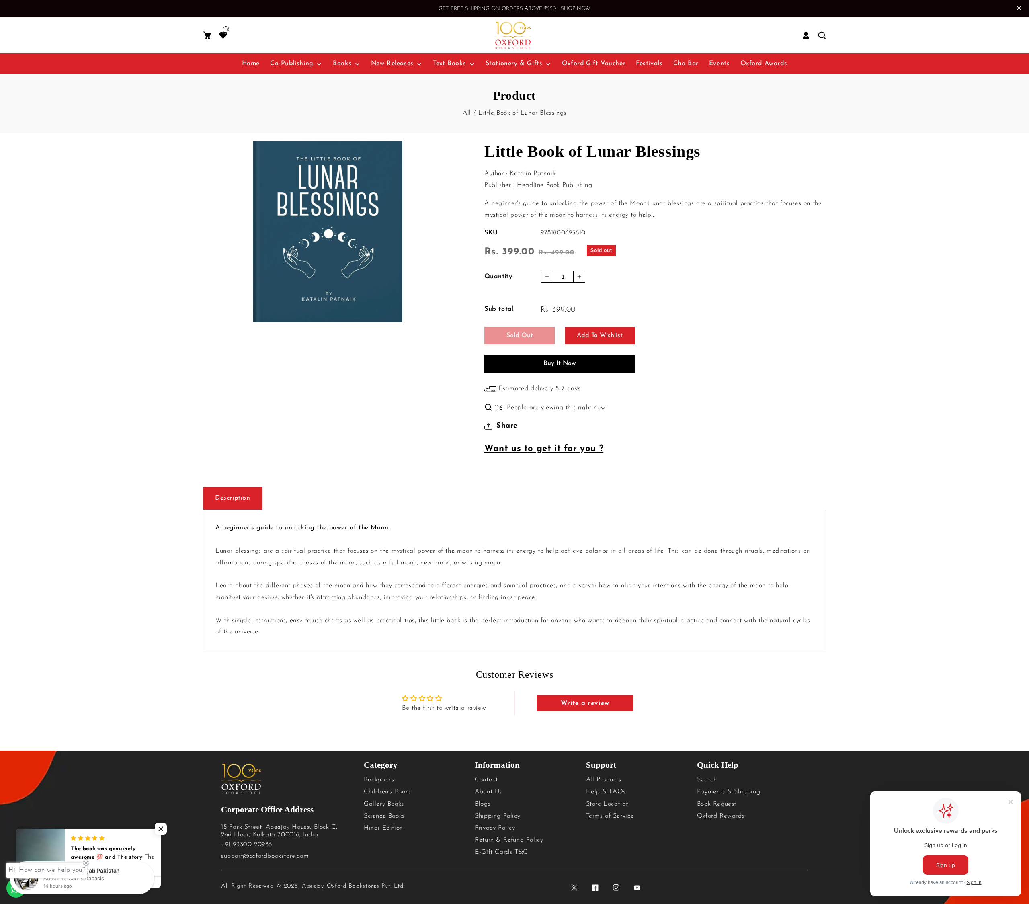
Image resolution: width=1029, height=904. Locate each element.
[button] (207, 35)
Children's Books (387, 792)
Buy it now (559, 363)
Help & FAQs (606, 792)
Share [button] (507, 426)
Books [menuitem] (342, 63)
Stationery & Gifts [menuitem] (514, 63)
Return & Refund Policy (509, 840)
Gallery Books (384, 804)
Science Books (384, 816)
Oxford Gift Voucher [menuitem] (593, 63)
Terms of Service (610, 816)
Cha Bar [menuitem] (686, 63)
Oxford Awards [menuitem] (763, 63)
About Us (488, 792)
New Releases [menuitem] (392, 63)
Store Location (607, 804)
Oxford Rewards (720, 816)
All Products (603, 780)
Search (707, 780)
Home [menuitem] (251, 63)
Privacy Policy (495, 828)
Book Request (716, 804)
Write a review (585, 703)
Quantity (498, 276)
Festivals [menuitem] (649, 63)
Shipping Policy (497, 816)
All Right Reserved (247, 886)
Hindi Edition (383, 828)
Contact (486, 780)
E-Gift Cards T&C (501, 852)
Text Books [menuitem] (449, 63)
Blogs (482, 804)
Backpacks (379, 780)
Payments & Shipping (728, 792)
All (467, 113)
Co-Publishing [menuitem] (292, 63)
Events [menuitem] (719, 63)
